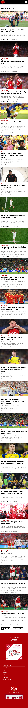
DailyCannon (6, 71)
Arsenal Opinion (5, 582)
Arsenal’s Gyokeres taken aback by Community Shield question (13, 92)
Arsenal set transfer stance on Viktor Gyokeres (11, 338)
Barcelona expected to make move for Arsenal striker (13, 30)
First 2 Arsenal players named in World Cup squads (12, 553)
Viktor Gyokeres (8, 6)
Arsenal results (14, 639)
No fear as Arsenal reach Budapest (13, 583)
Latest (6, 663)
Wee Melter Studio (14, 640)
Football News (5, 520)
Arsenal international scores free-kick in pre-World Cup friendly (13, 462)
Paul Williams (6, 592)
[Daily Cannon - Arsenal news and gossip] (3, 2)
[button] (22, 2)
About (5, 674)
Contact (6, 677)
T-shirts (6, 672)
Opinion (6, 670)
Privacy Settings (8, 682)
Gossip (5, 667)
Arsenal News (4, 28)
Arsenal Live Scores (14, 637)
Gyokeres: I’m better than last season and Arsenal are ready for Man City (12, 61)
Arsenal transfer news (7, 335)
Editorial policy (8, 679)
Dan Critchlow (6, 39)
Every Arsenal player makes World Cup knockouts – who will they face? (13, 369)
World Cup (4, 275)
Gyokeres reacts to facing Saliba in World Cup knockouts (13, 278)
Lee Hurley (5, 531)
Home (2, 6)
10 (15, 628)
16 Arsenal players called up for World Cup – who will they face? (12, 492)
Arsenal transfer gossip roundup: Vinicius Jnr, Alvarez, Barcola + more (12, 155)
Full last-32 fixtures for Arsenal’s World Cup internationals (12, 308)
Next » (20, 628)
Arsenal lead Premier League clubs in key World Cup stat (13, 216)
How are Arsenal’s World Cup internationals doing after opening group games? (13, 401)
